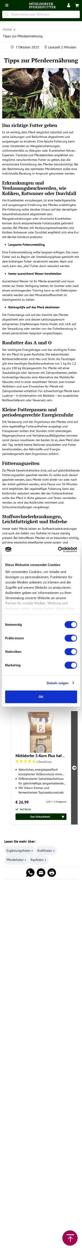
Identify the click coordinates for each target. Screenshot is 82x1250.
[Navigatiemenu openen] (6, 5)
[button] (69, 5)
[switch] (71, 638)
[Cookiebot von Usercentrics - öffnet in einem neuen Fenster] (58, 549)
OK (41, 697)
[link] (77, 5)
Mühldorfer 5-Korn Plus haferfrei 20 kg (41, 755)
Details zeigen (57, 683)
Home (8, 29)
